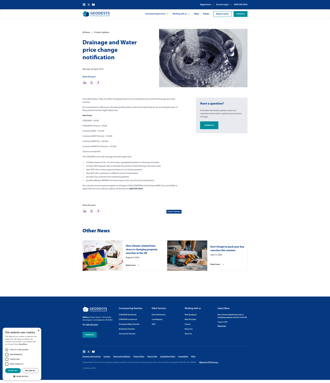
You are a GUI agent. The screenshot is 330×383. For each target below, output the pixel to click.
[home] (96, 14)
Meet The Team (190, 319)
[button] (157, 13)
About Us (188, 334)
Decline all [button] (30, 370)
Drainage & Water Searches (129, 324)
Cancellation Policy (167, 357)
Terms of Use (152, 357)
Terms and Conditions (121, 357)
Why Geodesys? (191, 315)
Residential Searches (127, 329)
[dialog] (22, 354)
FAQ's (193, 357)
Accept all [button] (13, 370)
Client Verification (159, 315)
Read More (23, 344)
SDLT (154, 324)
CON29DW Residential (127, 315)
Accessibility (183, 357)
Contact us (240, 14)
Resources (189, 329)
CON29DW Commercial (128, 319)
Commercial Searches (127, 334)
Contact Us (89, 335)
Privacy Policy (138, 357)
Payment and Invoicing (91, 357)
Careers (188, 324)
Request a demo (222, 14)
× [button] (38, 330)
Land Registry (157, 319)
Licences (107, 357)
